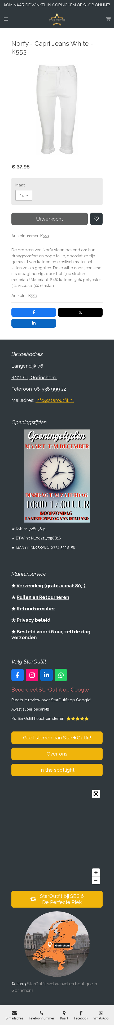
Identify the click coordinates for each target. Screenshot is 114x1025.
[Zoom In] (96, 872)
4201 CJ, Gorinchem (34, 377)
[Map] (57, 837)
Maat (20, 185)
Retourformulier (36, 608)
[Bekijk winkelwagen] (108, 19)
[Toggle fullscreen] (96, 794)
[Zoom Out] (96, 880)
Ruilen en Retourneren (43, 597)
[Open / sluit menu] (6, 19)
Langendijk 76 (27, 366)
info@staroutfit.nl (55, 400)
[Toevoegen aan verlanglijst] (96, 219)
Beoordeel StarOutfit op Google (50, 690)
